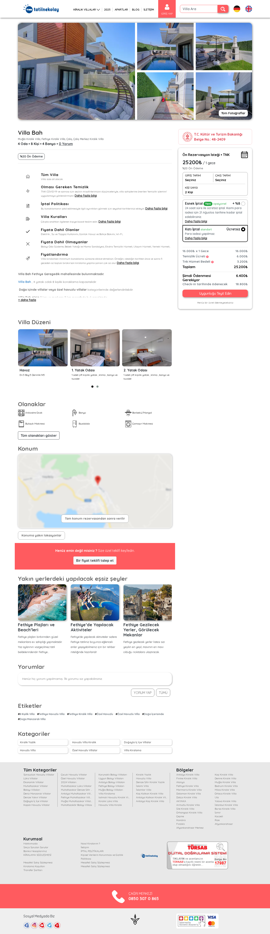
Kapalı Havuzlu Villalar (36, 804)
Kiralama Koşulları (34, 866)
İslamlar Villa (143, 789)
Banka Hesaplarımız (35, 851)
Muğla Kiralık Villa (225, 782)
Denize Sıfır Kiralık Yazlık (150, 782)
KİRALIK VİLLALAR (84, 9)
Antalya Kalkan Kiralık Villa (152, 797)
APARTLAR (121, 9)
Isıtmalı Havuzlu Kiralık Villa (115, 797)
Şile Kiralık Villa (185, 808)
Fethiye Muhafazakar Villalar (77, 797)
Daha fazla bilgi (86, 196)
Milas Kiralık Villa (225, 789)
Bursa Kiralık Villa (225, 808)
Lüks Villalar (30, 778)
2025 (107, 9)
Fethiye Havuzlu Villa (52, 714)
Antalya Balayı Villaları (112, 782)
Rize (217, 820)
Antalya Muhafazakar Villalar (78, 793)
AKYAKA (181, 801)
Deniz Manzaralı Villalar (37, 793)
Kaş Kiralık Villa (224, 774)
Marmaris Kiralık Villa (189, 789)
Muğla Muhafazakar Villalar (77, 801)
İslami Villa (142, 786)
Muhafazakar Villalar (35, 786)
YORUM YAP (143, 693)
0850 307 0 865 (143, 898)
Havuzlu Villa (28, 750)
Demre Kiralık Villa (225, 778)
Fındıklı (180, 823)
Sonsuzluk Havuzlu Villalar (38, 774)
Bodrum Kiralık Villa (226, 786)
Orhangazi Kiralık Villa (189, 812)
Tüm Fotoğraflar (233, 113)
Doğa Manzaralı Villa (33, 719)
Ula (217, 797)
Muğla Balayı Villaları (111, 789)
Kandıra (181, 820)
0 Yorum (66, 144)
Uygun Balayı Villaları (111, 778)
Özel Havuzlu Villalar (84, 750)
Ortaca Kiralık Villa (225, 793)
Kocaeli (219, 816)
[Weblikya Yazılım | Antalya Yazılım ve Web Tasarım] (135, 919)
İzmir (218, 812)
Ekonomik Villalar (33, 782)
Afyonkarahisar (224, 823)
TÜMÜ (163, 693)
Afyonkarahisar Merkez (190, 827)
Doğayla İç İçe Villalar (137, 742)
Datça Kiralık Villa (186, 797)
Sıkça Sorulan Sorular (35, 847)
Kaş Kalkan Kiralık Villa (149, 793)
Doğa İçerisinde (154, 714)
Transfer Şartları (32, 870)
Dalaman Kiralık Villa (188, 793)
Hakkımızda (30, 843)
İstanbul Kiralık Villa (226, 804)
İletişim (85, 847)
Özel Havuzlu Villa (128, 714)
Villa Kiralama (132, 750)
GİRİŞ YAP (167, 13)
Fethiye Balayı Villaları (111, 786)
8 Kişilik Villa (27, 714)
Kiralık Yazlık (28, 742)
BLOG (135, 9)
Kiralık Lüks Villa (108, 801)
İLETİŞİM (149, 9)
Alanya (180, 782)
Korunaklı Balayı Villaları (113, 774)
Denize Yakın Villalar (35, 797)
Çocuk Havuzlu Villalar (74, 774)
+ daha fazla (27, 300)
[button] (92, 386)
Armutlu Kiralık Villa (188, 804)
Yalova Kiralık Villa (225, 801)
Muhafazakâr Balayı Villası (76, 804)
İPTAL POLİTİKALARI (92, 851)
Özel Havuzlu (105, 714)
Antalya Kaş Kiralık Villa (150, 801)
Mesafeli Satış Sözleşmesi (38, 862)
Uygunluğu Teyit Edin (215, 294)
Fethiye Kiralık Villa (80, 714)
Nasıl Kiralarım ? (90, 843)
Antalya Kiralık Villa (187, 774)
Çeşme (180, 816)
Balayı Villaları (31, 789)
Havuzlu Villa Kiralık (84, 742)
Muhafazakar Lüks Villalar (76, 786)
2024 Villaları (68, 782)
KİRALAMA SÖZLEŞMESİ (37, 854)
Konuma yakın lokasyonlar (41, 535)
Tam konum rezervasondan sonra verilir (95, 518)
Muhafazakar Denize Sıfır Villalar (80, 789)
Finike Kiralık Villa (186, 778)
